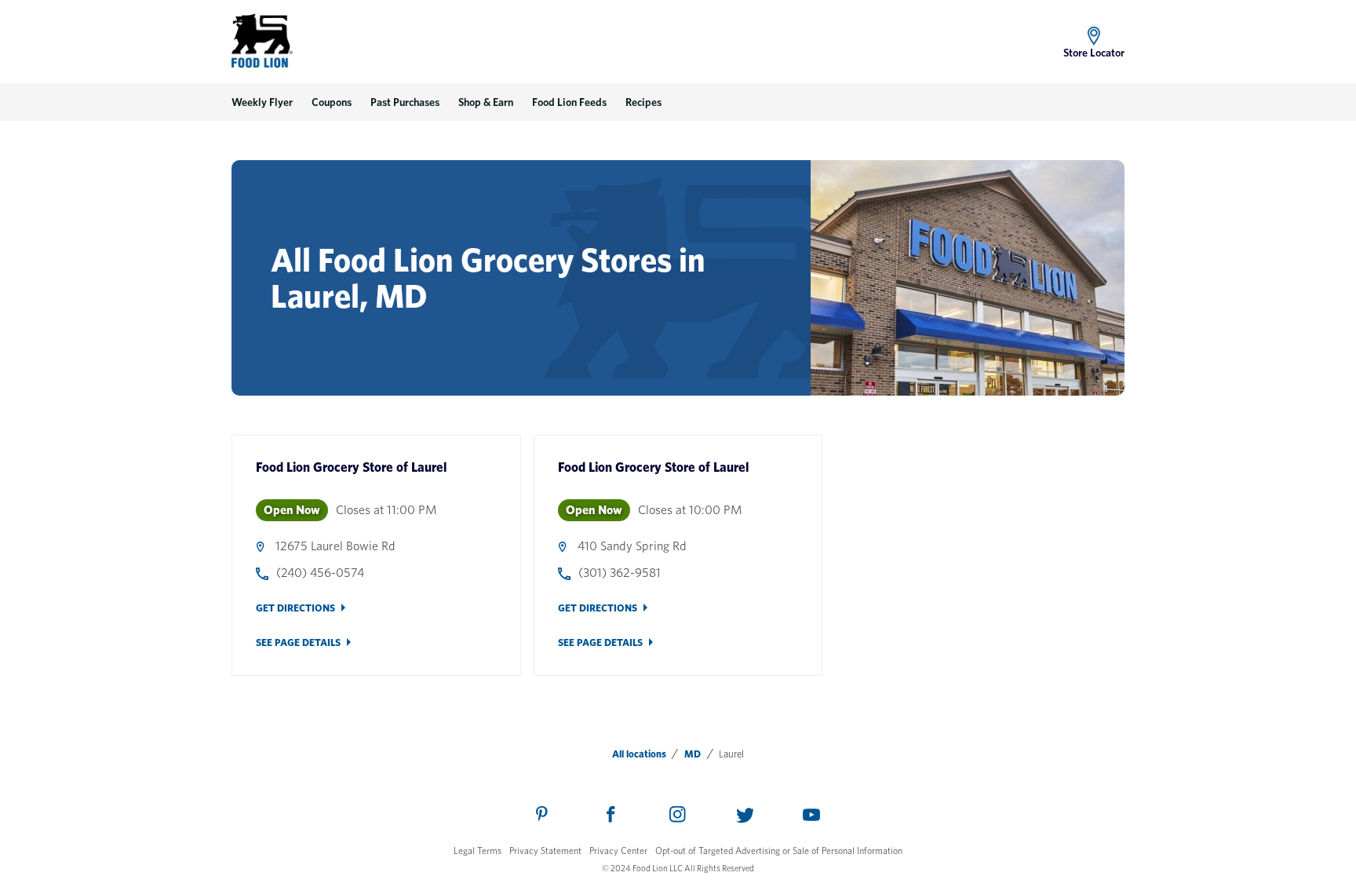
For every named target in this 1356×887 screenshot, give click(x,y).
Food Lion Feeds (569, 102)
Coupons (332, 102)
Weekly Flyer (262, 102)
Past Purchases (404, 102)
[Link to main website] (262, 40)
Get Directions (295, 608)
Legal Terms (477, 850)
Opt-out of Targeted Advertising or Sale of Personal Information (778, 850)
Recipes (643, 102)
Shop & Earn (485, 102)
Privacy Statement (545, 850)
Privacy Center (618, 850)
